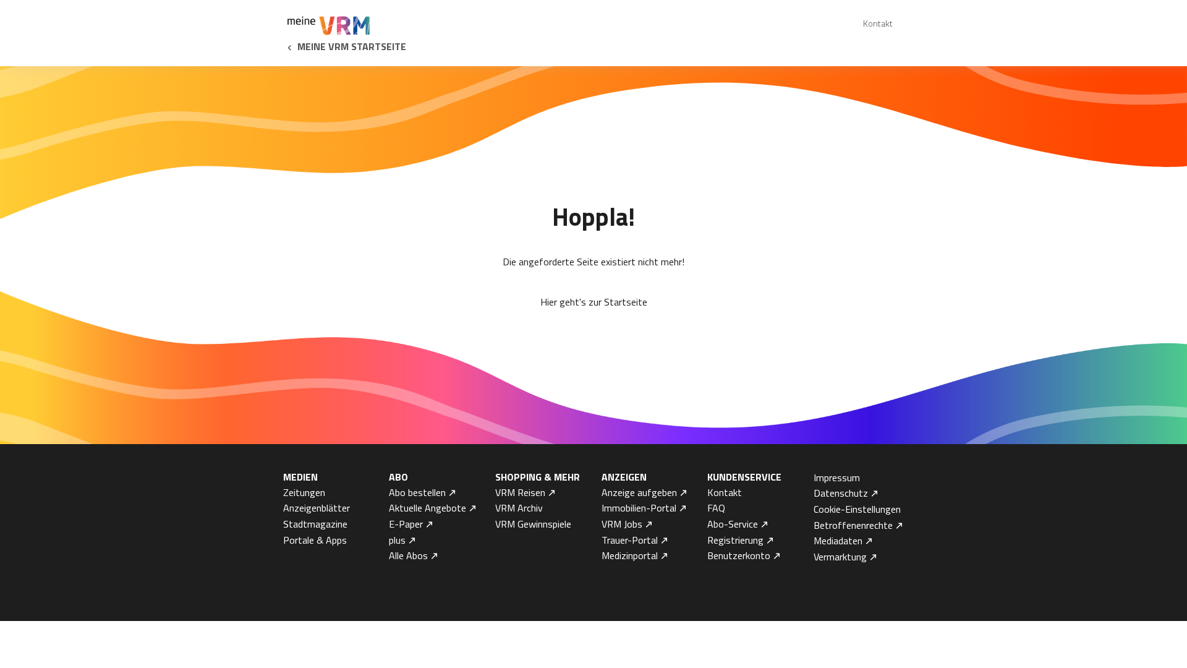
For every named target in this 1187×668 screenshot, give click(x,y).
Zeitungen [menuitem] (304, 492)
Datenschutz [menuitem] (841, 493)
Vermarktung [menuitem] (840, 556)
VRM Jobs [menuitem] (622, 523)
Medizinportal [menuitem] (630, 555)
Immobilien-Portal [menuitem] (639, 507)
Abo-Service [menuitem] (732, 523)
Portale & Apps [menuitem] (315, 540)
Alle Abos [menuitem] (408, 555)
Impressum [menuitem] (837, 477)
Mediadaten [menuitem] (838, 540)
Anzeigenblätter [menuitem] (316, 507)
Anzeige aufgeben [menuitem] (639, 492)
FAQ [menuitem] (716, 507)
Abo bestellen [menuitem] (417, 492)
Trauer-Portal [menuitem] (630, 540)
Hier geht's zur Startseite (593, 301)
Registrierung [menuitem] (735, 540)
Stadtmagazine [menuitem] (315, 523)
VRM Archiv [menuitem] (519, 507)
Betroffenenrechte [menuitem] (853, 525)
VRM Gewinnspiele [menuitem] (533, 523)
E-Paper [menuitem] (406, 523)
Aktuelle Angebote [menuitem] (427, 507)
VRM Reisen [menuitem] (520, 492)
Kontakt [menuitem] (878, 23)
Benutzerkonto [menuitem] (738, 555)
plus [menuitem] (397, 540)
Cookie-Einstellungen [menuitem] (857, 509)
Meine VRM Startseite (351, 46)
